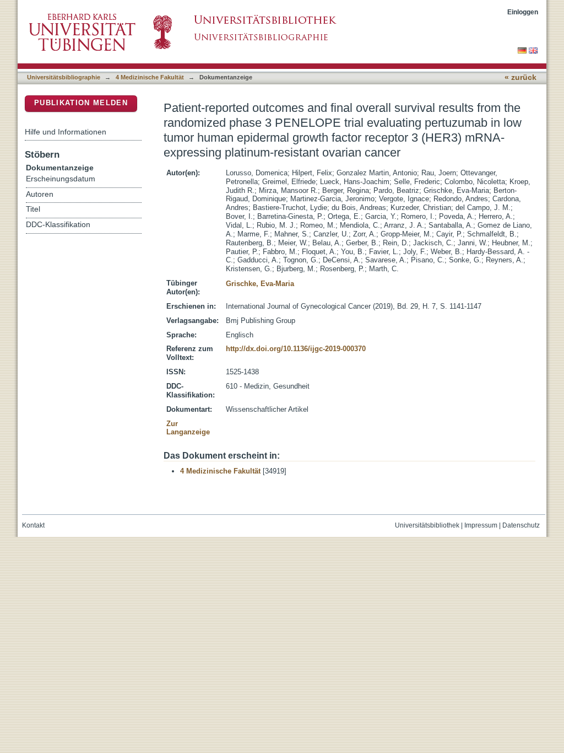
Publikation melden (81, 103)
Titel (33, 209)
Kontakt (33, 525)
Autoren (39, 194)
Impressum (480, 525)
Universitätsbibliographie (63, 77)
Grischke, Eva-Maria (260, 283)
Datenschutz (521, 525)
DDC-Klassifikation (58, 224)
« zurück (520, 77)
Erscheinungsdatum (60, 179)
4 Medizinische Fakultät (150, 77)
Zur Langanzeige (188, 428)
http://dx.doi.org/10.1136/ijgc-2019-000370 (296, 349)
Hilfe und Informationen (65, 131)
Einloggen (522, 11)
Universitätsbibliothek (427, 525)
